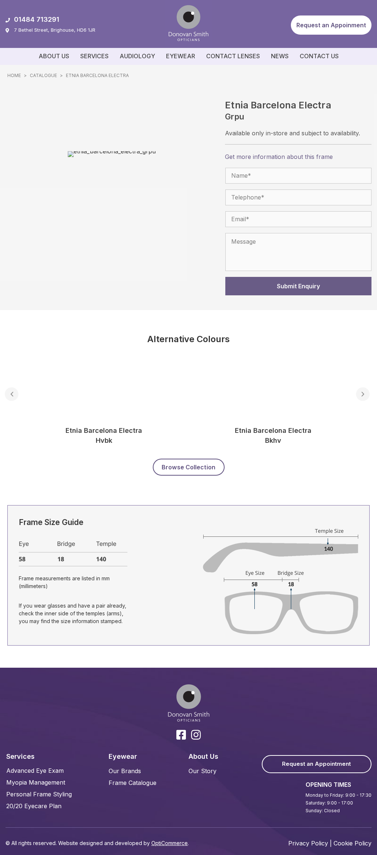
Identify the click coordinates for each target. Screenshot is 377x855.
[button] (331, 25)
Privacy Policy (308, 843)
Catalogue (43, 75)
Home (14, 75)
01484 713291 (36, 19)
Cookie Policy (352, 843)
